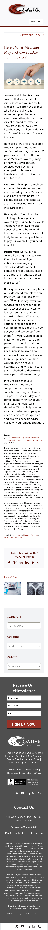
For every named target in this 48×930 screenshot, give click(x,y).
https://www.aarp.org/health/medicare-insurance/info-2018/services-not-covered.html (23, 438)
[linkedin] (28, 926)
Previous (27, 35)
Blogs (20, 535)
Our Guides (34, 756)
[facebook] (11, 926)
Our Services (34, 752)
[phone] (39, 926)
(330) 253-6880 (28, 826)
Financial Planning (30, 535)
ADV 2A (37, 772)
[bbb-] (24, 779)
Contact (35, 762)
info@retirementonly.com (28, 833)
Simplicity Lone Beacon (31, 914)
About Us (19, 752)
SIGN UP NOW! (23, 724)
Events (9, 756)
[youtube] (22, 926)
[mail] (33, 926)
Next (38, 35)
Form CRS (26, 772)
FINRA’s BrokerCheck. (30, 908)
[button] (6, 588)
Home (8, 752)
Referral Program (18, 762)
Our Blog (20, 756)
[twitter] (16, 926)
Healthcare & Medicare (13, 537)
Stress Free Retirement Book (23, 759)
